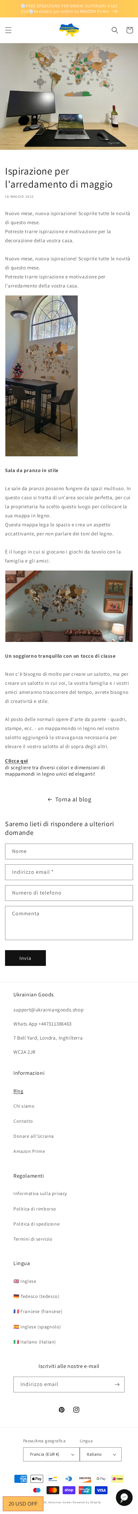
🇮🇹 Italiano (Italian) (34, 1342)
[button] (8, 30)
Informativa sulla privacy (40, 1193)
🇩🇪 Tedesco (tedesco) (36, 1296)
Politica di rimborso (34, 1209)
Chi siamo (23, 1106)
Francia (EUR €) (45, 1454)
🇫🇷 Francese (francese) (38, 1311)
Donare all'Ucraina (33, 1136)
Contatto (23, 1121)
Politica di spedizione (36, 1224)
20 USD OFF (23, 1504)
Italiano (94, 1454)
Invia (25, 958)
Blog (18, 1091)
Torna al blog (73, 799)
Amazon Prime (29, 1151)
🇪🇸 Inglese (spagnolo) (37, 1327)
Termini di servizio (32, 1239)
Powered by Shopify (87, 1502)
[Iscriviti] (117, 1384)
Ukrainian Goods (60, 1502)
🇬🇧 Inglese (24, 1281)
